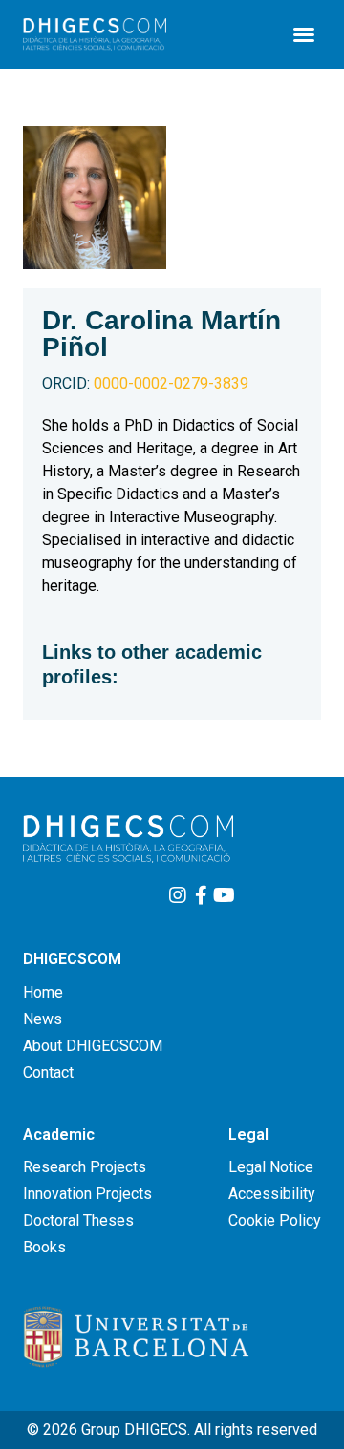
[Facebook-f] (200, 895)
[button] (304, 34)
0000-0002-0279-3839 (145, 383)
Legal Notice (270, 1167)
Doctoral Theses (78, 1220)
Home (43, 992)
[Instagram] (177, 895)
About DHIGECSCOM (92, 1046)
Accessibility (271, 1194)
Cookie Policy (274, 1220)
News (42, 1019)
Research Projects (84, 1167)
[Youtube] (223, 895)
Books (44, 1247)
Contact (48, 1072)
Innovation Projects (87, 1194)
